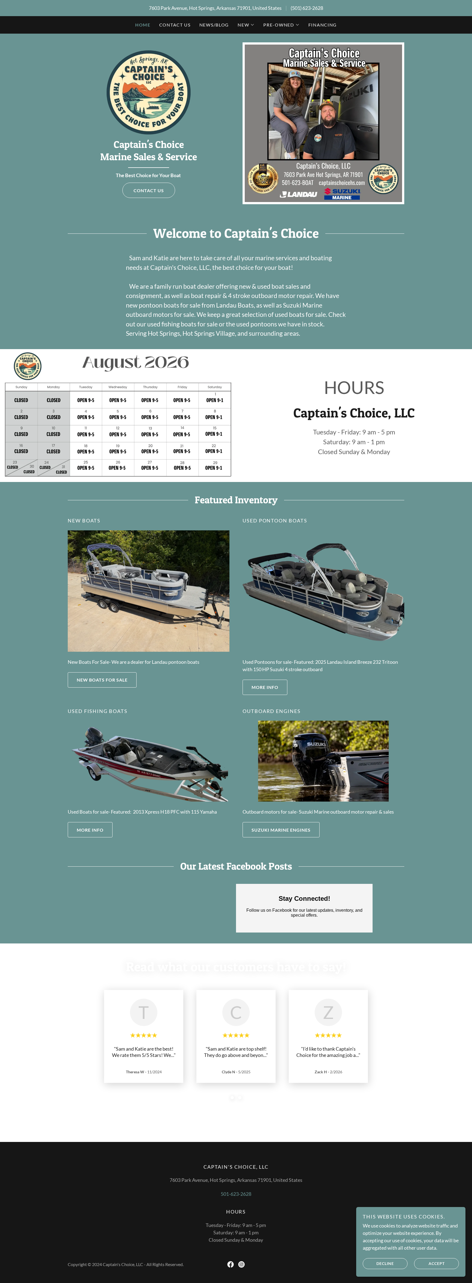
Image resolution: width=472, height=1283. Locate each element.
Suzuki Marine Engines (281, 829)
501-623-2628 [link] (236, 1194)
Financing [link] (322, 24)
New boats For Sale (102, 679)
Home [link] (143, 24)
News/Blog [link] (214, 24)
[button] (246, 25)
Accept (437, 1263)
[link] (148, 92)
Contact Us (149, 190)
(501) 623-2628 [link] (307, 8)
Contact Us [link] (175, 24)
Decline (385, 1263)
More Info (265, 687)
